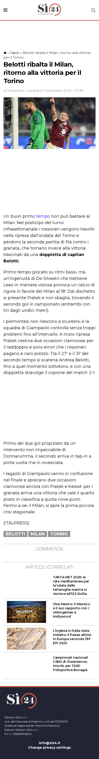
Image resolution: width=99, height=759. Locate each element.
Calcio (14, 53)
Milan (38, 534)
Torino (59, 534)
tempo (43, 216)
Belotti (15, 534)
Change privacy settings (49, 747)
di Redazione (13, 91)
